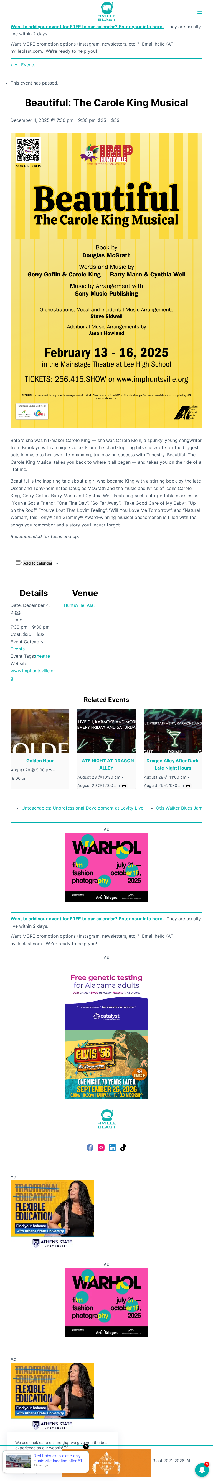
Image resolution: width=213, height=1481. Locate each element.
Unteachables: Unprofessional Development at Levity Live (82, 808)
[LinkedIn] (112, 1147)
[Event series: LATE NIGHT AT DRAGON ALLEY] (124, 785)
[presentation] (40, 730)
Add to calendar (37, 563)
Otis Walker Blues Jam (179, 808)
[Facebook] (90, 1147)
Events (18, 649)
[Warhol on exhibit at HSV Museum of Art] (106, 866)
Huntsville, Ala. (79, 605)
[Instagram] (101, 1147)
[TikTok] (123, 1147)
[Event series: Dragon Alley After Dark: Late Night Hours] (188, 785)
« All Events (23, 64)
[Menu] (199, 11)
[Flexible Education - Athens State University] (52, 1214)
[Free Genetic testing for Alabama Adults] (106, 995)
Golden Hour (40, 760)
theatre (42, 656)
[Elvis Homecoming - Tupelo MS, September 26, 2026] (106, 1064)
